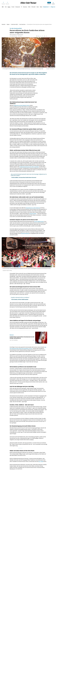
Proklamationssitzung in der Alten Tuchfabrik (29, 166)
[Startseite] (28, 3)
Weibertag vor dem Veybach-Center (21, 105)
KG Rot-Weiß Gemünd (39, 221)
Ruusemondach (33, 213)
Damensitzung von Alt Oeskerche (33, 207)
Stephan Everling (20, 34)
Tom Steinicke (13, 34)
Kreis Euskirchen (22, 24)
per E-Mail (41, 461)
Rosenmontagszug (25, 233)
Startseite (3, 24)
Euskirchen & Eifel (14, 24)
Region (8, 24)
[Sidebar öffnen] (3, 7)
